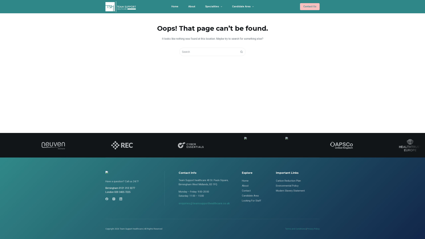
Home (174, 6)
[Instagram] (113, 199)
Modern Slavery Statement (290, 190)
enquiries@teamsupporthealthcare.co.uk (204, 203)
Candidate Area (241, 6)
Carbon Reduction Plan (288, 180)
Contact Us (309, 6)
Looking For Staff (251, 200)
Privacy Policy (313, 229)
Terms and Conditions (295, 229)
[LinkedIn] (120, 199)
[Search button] (241, 52)
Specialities (212, 6)
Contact (246, 190)
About (191, 6)
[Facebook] (106, 199)
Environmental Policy (287, 185)
